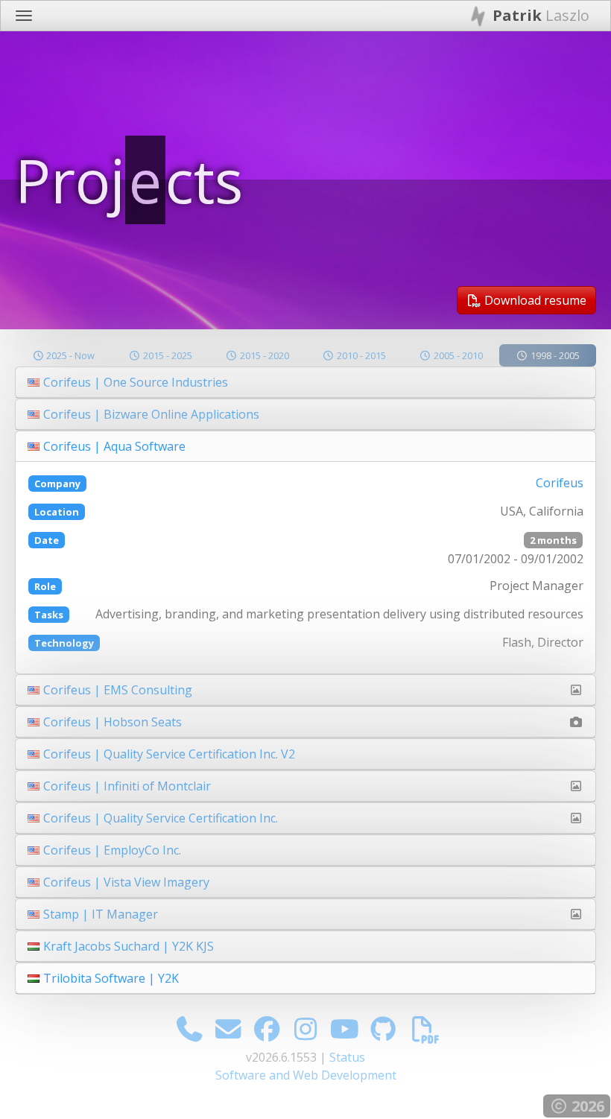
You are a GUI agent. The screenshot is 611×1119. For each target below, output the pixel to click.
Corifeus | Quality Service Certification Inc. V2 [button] (169, 754)
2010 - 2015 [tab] (360, 355)
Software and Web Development (305, 1075)
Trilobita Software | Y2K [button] (111, 978)
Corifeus (559, 483)
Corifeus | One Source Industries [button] (135, 382)
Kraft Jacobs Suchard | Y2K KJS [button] (128, 946)
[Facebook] (267, 1028)
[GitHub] (383, 1028)
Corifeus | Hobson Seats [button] (112, 722)
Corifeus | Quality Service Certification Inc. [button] (160, 818)
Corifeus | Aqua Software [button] (114, 446)
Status (347, 1057)
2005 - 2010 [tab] (457, 355)
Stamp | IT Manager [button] (100, 914)
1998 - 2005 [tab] (554, 355)
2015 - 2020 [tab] (263, 355)
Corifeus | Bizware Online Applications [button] (151, 414)
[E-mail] (228, 1028)
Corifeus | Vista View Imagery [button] (126, 882)
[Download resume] (425, 1028)
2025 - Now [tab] (69, 355)
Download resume (533, 300)
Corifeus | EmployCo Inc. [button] (112, 850)
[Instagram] (306, 1028)
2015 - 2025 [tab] (166, 355)
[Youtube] (345, 1028)
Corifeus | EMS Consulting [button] (117, 690)
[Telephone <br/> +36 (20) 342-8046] (190, 1028)
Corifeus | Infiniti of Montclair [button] (127, 786)
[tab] (305, 382)
